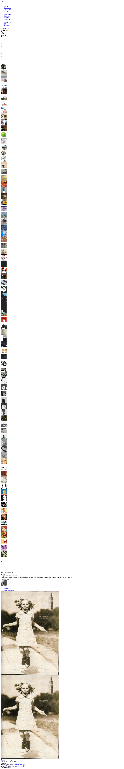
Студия (6, 11)
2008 (5, 24)
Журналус (7, 19)
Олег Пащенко (5, 588)
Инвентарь (7, 8)
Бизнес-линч (8, 22)
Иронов (6, 17)
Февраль (7, 25)
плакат (3, 760)
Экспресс (7, 16)
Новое (6, 6)
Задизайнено (8, 9)
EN (2, 1)
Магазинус (7, 14)
